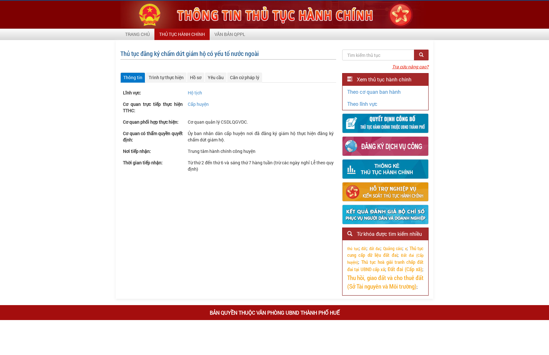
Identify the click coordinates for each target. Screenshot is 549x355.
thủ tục (353, 248)
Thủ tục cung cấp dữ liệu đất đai (385, 251)
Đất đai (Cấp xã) (405, 269)
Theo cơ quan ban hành (374, 91)
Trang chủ (137, 34)
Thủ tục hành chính (182, 34)
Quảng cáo (393, 248)
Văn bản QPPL (229, 34)
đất (363, 248)
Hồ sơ (195, 77)
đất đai (375, 248)
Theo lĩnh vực (362, 103)
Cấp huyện (198, 104)
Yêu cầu (216, 77)
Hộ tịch (195, 93)
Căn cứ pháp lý (244, 77)
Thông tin (132, 77)
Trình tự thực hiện (166, 77)
